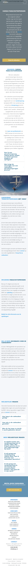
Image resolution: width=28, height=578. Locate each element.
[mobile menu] (24, 2)
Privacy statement (12, 561)
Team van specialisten (14, 513)
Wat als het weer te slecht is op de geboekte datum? (12, 429)
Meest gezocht (14, 532)
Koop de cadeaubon (14, 60)
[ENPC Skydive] (5, 2)
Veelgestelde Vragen (14, 539)
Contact (14, 537)
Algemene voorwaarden (18, 559)
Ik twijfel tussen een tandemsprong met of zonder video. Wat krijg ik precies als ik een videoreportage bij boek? (12, 445)
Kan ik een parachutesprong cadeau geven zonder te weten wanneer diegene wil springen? (12, 156)
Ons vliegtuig (14, 514)
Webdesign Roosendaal (16, 563)
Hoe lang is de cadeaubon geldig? (11, 417)
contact (22, 251)
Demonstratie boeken (14, 506)
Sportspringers (14, 508)
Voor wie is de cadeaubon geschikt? (11, 423)
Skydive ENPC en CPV (14, 517)
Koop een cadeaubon (14, 501)
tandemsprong (20, 101)
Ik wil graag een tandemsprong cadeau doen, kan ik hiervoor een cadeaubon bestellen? (12, 456)
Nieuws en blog (14, 535)
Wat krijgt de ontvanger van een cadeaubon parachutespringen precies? (11, 167)
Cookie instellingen (6, 563)
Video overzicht (14, 524)
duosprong (14, 105)
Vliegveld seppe (14, 516)
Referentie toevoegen (14, 530)
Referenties (14, 534)
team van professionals (14, 131)
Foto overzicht (14, 526)
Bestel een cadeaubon (14, 489)
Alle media (14, 522)
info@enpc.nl (14, 549)
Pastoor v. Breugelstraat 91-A (14, 544)
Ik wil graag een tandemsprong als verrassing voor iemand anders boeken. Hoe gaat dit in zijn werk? (12, 467)
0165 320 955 (14, 547)
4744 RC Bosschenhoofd (14, 545)
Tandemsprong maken (14, 503)
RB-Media (24, 563)
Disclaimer (19, 561)
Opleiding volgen (14, 504)
